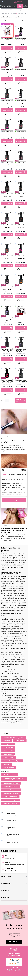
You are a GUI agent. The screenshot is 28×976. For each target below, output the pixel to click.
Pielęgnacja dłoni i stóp (9, 737)
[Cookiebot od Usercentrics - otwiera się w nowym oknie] (20, 470)
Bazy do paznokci (19, 740)
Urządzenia (6, 764)
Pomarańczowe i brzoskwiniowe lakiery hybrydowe (14, 778)
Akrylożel (18, 761)
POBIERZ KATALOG (14, 942)
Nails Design (7, 740)
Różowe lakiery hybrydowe (10, 786)
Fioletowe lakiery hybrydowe (11, 790)
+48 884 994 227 (9, 858)
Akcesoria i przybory (9, 767)
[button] (7, 37)
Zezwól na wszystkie (14, 499)
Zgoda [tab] (4, 474)
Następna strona (18, 400)
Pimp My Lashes (5, 13)
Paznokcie (13, 13)
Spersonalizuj (13, 504)
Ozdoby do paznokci (9, 757)
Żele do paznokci (8, 754)
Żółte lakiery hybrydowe (10, 775)
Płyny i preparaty (8, 744)
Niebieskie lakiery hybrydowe (11, 793)
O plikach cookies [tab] (21, 474)
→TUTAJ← (20, 2)
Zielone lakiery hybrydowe (10, 796)
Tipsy (22, 737)
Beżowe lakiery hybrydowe (10, 803)
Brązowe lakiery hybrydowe (11, 800)
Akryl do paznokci (8, 750)
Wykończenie (7, 761)
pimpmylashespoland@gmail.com (14, 864)
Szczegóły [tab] (12, 474)
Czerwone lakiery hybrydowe (11, 783)
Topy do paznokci (8, 747)
